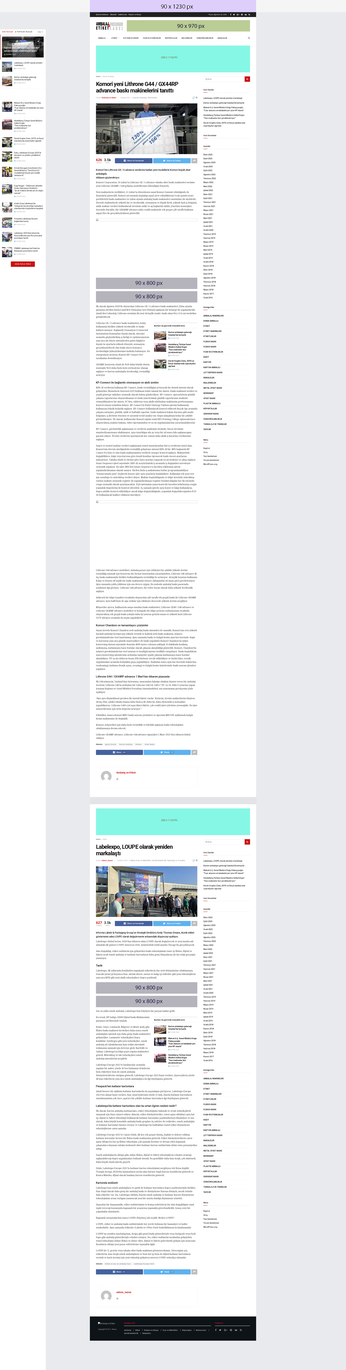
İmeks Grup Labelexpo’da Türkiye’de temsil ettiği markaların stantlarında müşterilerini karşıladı (28, 205)
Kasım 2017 (208, 294)
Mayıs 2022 (208, 182)
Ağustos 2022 (209, 174)
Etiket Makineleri (212, 331)
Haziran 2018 (209, 286)
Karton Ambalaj (108, 76)
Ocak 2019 (208, 258)
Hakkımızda (122, 15)
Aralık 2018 (208, 262)
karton (207, 362)
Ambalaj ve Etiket (109, 98)
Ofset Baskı (152, 98)
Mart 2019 (207, 250)
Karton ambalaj (125, 744)
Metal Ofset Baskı (212, 388)
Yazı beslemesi (210, 456)
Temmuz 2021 (209, 202)
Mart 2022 (207, 186)
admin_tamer (107, 860)
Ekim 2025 (207, 155)
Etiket (114, 38)
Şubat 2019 (208, 254)
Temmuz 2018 (209, 282)
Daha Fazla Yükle (23, 264)
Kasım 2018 (208, 266)
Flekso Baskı (209, 342)
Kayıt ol (206, 448)
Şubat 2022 (208, 190)
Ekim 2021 (207, 194)
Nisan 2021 (208, 214)
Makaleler (222, 38)
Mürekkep (208, 393)
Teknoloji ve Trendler (215, 424)
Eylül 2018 (207, 274)
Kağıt (206, 357)
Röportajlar (171, 38)
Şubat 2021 (208, 222)
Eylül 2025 (207, 158)
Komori (139, 744)
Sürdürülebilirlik (205, 38)
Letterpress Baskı (212, 372)
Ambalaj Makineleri (213, 316)
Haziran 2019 (209, 238)
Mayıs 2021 (208, 210)
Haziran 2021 (209, 206)
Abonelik (113, 15)
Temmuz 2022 (209, 178)
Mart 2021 (207, 218)
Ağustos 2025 (209, 162)
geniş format (110, 744)
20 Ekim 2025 (174, 338)
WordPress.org (210, 464)
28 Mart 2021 (125, 98)
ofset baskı (149, 744)
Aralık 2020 (208, 230)
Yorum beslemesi (211, 460)
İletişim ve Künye (135, 15)
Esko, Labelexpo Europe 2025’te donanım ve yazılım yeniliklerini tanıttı (27, 155)
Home (98, 76)
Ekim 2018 (207, 270)
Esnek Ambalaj (211, 321)
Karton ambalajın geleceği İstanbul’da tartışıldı (223, 103)
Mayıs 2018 (208, 290)
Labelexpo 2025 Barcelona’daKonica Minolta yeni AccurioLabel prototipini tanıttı (28, 235)
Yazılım (207, 429)
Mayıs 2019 (208, 242)
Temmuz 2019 (209, 234)
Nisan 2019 (208, 246)
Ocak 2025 (208, 166)
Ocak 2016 (208, 298)
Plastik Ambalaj (212, 403)
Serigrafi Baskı (211, 414)
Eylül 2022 (207, 170)
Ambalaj (102, 38)
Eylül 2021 (207, 198)
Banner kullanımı (102, 15)
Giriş (205, 452)
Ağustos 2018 (209, 278)
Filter (39, 32)
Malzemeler (187, 38)
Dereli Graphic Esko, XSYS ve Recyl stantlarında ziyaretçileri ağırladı (182, 363)
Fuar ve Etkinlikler (152, 38)
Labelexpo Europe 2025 (144, 1264)
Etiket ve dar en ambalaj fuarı (118, 1264)
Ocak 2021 (208, 226)
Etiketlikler (209, 336)
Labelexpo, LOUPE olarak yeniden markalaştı (222, 98)
